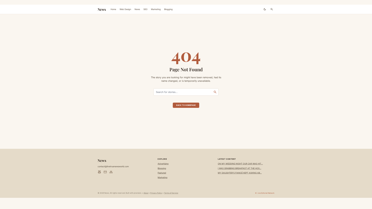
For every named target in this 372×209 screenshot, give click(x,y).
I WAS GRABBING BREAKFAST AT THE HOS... (239, 168)
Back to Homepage (186, 105)
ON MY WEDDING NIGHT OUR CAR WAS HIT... (240, 163)
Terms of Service (171, 193)
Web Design (125, 9)
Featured (162, 173)
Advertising (163, 163)
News (102, 9)
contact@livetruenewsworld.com (113, 166)
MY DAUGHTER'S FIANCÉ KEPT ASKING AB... (240, 173)
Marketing (156, 9)
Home (113, 9)
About (146, 193)
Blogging (168, 9)
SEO (145, 9)
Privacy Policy (156, 193)
